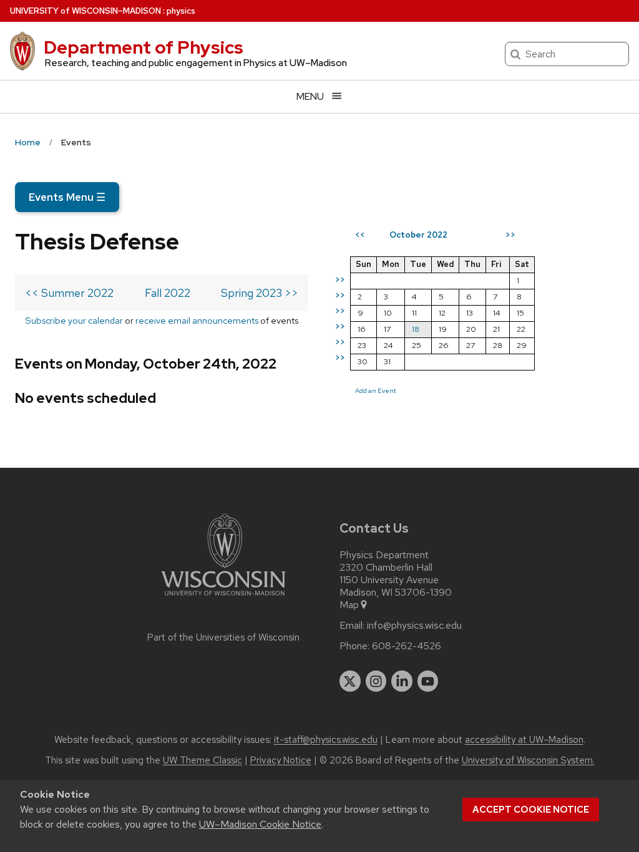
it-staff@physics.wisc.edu (326, 739)
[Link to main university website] (223, 597)
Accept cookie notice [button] (530, 809)
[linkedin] (401, 681)
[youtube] (428, 681)
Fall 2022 (167, 293)
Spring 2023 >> (259, 293)
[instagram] (376, 681)
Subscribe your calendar (74, 320)
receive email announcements (196, 320)
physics (181, 11)
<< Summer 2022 (69, 293)
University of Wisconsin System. (528, 760)
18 (415, 329)
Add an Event (375, 390)
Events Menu (67, 197)
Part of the (223, 637)
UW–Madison (85, 11)
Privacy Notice (280, 760)
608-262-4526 (406, 646)
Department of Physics (143, 47)
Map (349, 605)
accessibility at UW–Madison (524, 739)
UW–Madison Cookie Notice (260, 824)
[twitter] (350, 681)
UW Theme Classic (202, 760)
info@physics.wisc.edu (414, 625)
